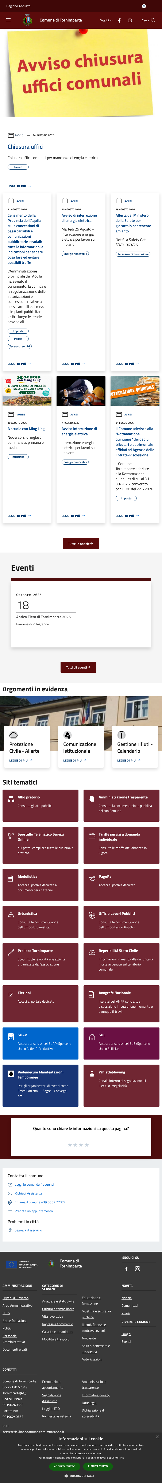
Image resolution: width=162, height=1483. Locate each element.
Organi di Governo (15, 1297)
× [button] (157, 1437)
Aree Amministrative (17, 1305)
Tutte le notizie (79, 543)
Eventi (126, 1341)
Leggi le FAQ (51, 1408)
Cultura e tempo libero (58, 1308)
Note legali (89, 1402)
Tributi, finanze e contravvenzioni (94, 1327)
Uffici (6, 1313)
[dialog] (81, 1458)
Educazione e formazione (91, 1300)
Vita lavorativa (52, 1316)
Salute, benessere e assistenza (96, 1348)
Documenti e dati (15, 1349)
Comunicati (130, 1305)
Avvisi (19, 135)
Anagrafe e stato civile (58, 1301)
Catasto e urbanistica (57, 1331)
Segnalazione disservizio (51, 1398)
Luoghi (126, 1333)
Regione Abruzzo (18, 5)
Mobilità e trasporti (56, 1339)
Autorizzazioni (92, 1359)
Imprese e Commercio (57, 1324)
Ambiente (89, 1338)
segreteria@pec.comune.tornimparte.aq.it (33, 1431)
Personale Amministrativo (14, 1338)
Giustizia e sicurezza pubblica (96, 1314)
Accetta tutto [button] (64, 1466)
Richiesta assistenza (56, 1416)
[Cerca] (153, 20)
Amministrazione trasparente (94, 1384)
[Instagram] (128, 20)
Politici (7, 1328)
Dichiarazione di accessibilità (93, 1413)
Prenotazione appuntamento (52, 1384)
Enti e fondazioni (15, 1320)
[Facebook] (117, 20)
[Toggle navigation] (8, 19)
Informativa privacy (96, 1395)
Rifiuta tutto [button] (98, 1466)
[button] (81, 1476)
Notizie (20, 415)
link (121, 1457)
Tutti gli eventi (76, 667)
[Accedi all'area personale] (144, 6)
